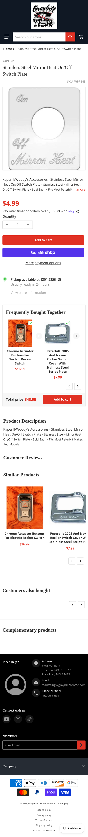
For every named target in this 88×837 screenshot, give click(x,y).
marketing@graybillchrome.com (64, 685)
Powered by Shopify (57, 803)
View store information (28, 292)
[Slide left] (69, 386)
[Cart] (81, 37)
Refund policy (44, 809)
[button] (6, 37)
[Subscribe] (81, 745)
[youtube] (6, 719)
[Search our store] (70, 36)
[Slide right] (77, 386)
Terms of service (44, 820)
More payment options (43, 263)
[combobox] (44, 36)
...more (80, 189)
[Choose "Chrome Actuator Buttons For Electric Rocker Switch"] (30, 323)
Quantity (9, 216)
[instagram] (18, 719)
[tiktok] (29, 719)
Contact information (44, 830)
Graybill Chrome (37, 803)
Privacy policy (44, 814)
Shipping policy (44, 825)
